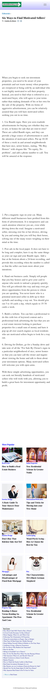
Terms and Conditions (31, 688)
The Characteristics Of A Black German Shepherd (35, 578)
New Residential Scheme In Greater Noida (34, 469)
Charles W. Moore (10, 21)
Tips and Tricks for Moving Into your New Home (35, 505)
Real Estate (6, 463)
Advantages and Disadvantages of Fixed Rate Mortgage (11, 578)
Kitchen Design (7, 535)
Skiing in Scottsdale (9, 651)
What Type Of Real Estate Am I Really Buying (17, 641)
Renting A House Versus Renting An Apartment (10, 614)
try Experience (24, 645)
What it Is (16, 635)
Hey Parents (7, 666)
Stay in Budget (29, 639)
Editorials (6, 14)
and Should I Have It (26, 655)
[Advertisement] (25, 50)
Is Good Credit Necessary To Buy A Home (16, 633)
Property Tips (6, 608)
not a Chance (21, 651)
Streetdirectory (21, 688)
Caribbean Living (8, 645)
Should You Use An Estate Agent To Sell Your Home (19, 668)
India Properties (31, 463)
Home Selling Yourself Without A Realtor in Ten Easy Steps (21, 643)
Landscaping (30, 535)
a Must (17, 645)
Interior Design (7, 499)
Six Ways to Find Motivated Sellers (23, 18)
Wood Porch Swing (35, 539)
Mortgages (5, 572)
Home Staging (7, 635)
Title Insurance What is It (11, 655)
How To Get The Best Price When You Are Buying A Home (21, 653)
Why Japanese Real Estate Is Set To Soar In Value (18, 670)
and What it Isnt (24, 635)
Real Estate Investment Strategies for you (16, 664)
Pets (27, 572)
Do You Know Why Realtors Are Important (16, 647)
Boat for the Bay (8, 649)
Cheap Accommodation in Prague (13, 639)
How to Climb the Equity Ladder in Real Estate (17, 662)
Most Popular (8, 444)
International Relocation (34, 499)
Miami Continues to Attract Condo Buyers (16, 658)
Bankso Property (8, 660)
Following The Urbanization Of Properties (16, 637)
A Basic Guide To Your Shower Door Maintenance (10, 505)
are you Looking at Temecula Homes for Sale (26, 666)
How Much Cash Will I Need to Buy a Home (17, 631)
